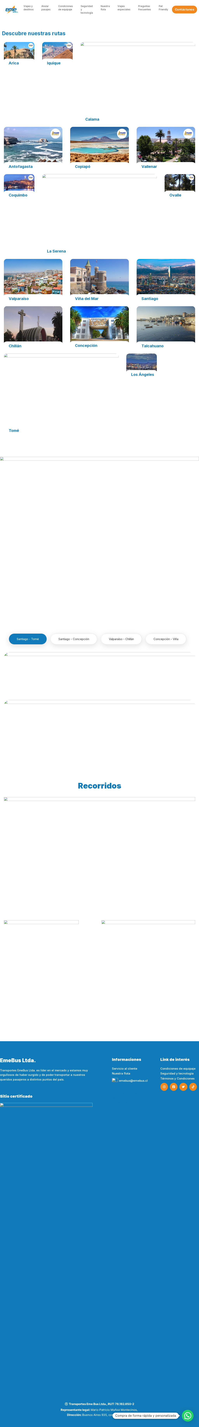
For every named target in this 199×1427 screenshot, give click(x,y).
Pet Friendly (163, 8)
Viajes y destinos (29, 8)
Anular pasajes (46, 8)
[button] (9, 967)
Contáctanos (184, 9)
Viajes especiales (124, 8)
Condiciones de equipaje (65, 8)
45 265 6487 (120, 1103)
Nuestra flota (105, 8)
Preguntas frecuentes (144, 8)
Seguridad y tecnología (87, 9)
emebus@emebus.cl (133, 1080)
